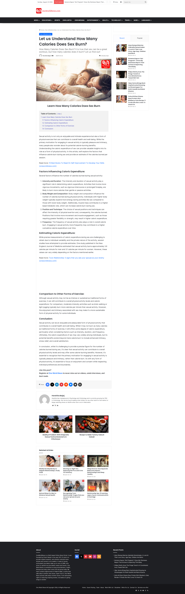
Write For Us (125, 587)
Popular (140, 38)
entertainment (93, 20)
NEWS (36, 20)
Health (105, 20)
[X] (55, 405)
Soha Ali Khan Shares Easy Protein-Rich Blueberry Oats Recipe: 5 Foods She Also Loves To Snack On (136, 100)
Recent (122, 38)
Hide (59, 114)
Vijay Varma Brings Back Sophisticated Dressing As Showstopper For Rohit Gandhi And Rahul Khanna (136, 87)
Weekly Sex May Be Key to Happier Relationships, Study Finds (49, 470)
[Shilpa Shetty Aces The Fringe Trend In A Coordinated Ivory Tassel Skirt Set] (121, 74)
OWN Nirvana (79, 20)
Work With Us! (109, 587)
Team (97, 587)
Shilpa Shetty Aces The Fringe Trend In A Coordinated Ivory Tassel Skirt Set (87, 2)
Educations (46, 20)
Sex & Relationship (50, 30)
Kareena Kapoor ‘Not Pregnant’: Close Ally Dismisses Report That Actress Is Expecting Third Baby (136, 63)
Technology (116, 20)
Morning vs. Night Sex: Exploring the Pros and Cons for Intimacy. (73, 470)
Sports (57, 20)
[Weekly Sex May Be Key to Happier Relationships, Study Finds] (49, 461)
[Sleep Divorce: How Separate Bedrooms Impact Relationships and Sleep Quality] (97, 461)
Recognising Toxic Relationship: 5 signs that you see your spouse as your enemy (73, 496)
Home (42, 30)
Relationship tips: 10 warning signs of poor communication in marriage (97, 495)
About (102, 587)
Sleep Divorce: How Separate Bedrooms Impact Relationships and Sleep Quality (97, 471)
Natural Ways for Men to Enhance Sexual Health (47, 494)
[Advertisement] (110, 10)
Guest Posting (91, 587)
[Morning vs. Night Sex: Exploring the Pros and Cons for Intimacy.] (73, 461)
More (136, 20)
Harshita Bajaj (46, 55)
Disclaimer (117, 587)
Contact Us (133, 587)
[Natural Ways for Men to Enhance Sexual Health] (49, 485)
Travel (127, 20)
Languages (146, 20)
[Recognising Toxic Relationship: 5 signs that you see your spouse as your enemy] (73, 485)
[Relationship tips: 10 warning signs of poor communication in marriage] (97, 485)
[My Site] (48, 10)
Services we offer (143, 587)
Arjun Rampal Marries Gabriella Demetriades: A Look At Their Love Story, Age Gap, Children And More (137, 49)
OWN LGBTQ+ (67, 20)
